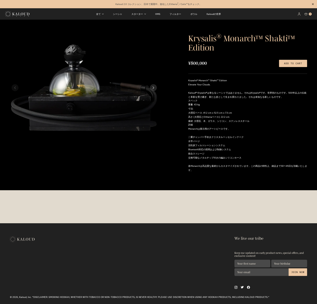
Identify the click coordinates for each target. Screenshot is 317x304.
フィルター (175, 14)
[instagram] (235, 287)
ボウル (193, 14)
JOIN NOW (297, 272)
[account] (299, 14)
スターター (137, 14)
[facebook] (248, 287)
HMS (157, 14)
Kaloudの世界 (214, 14)
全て (98, 14)
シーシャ (117, 14)
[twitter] (242, 287)
